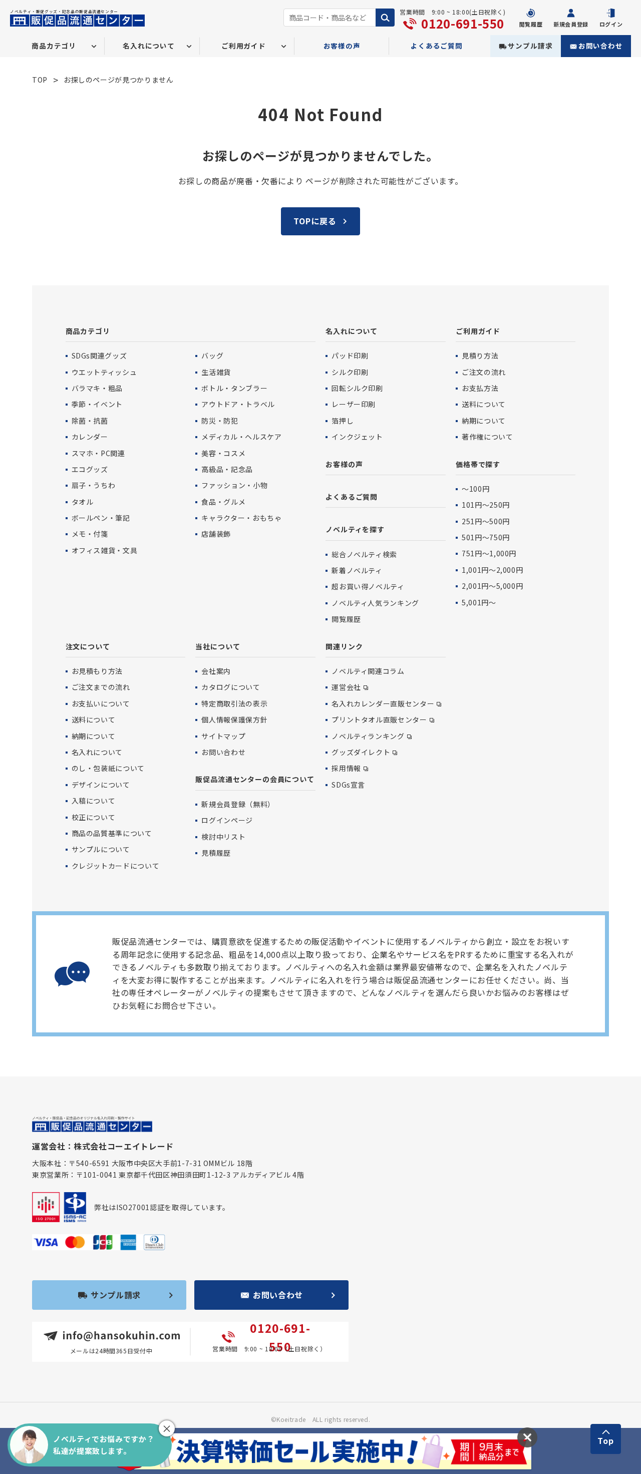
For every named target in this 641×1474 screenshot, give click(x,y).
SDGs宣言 (348, 785)
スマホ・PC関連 (98, 453)
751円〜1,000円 (489, 553)
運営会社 (346, 687)
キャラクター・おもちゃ (241, 518)
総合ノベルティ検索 (364, 554)
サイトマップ (223, 736)
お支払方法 (480, 388)
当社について (217, 646)
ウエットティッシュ (104, 372)
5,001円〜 (479, 602)
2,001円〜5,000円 (492, 586)
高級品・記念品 (226, 469)
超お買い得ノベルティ (368, 586)
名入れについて (352, 331)
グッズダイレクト (361, 752)
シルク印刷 (350, 372)
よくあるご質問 (437, 46)
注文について (88, 646)
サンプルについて (101, 849)
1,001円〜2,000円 (492, 570)
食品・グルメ (223, 502)
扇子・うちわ (94, 485)
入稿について (94, 801)
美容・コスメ (223, 453)
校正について (94, 817)
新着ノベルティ (357, 570)
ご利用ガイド (478, 331)
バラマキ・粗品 (97, 388)
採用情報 (346, 768)
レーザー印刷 (354, 404)
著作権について (487, 437)
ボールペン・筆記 (101, 518)
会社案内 (216, 671)
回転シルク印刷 (357, 388)
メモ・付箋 (90, 534)
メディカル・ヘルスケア (241, 437)
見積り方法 (480, 355)
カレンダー (90, 437)
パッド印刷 (350, 355)
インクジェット (357, 437)
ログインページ (226, 820)
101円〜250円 (486, 505)
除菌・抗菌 (90, 421)
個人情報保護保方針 (234, 719)
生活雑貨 (216, 372)
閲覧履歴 (346, 619)
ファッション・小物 (234, 485)
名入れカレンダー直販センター (383, 703)
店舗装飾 (216, 534)
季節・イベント (97, 404)
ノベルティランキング (368, 736)
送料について (484, 404)
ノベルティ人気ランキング (375, 603)
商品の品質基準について (112, 833)
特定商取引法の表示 (234, 703)
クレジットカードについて (116, 866)
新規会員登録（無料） (237, 804)
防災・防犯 (219, 421)
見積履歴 (216, 853)
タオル (83, 502)
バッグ (212, 355)
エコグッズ (90, 469)
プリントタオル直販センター (379, 719)
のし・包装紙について (108, 768)
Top (605, 1440)
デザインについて (101, 785)
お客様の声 (342, 46)
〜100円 (475, 489)
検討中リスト (223, 837)
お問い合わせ (600, 46)
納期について (484, 421)
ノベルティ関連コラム (368, 671)
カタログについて (230, 687)
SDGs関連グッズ (99, 355)
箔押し (343, 421)
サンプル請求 (530, 46)
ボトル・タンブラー (234, 388)
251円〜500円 (486, 521)
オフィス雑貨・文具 (105, 550)
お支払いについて (101, 703)
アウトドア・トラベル (237, 404)
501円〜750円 (486, 537)
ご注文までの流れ (101, 687)
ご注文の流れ (484, 372)
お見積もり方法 (97, 671)
